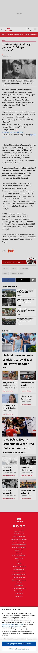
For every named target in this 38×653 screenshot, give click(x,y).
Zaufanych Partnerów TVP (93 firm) (11, 626)
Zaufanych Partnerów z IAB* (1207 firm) (12, 624)
